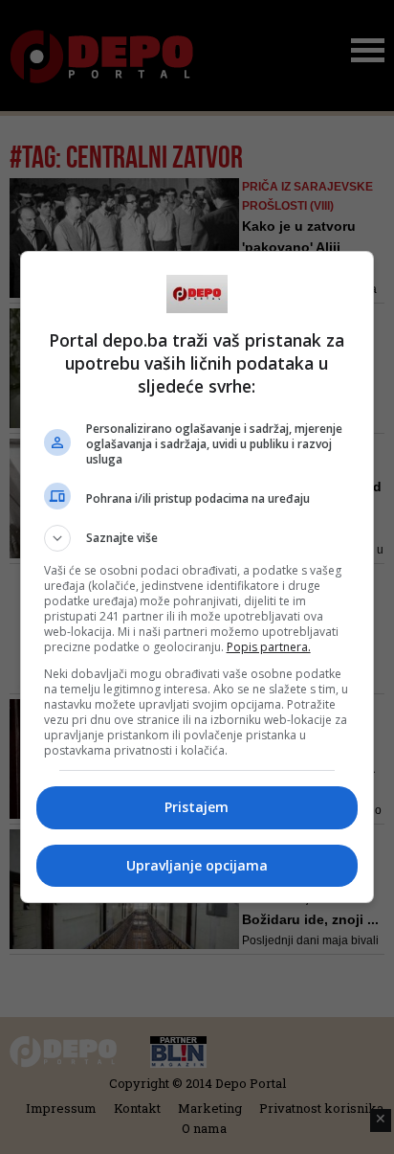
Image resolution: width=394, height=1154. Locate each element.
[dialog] (197, 577)
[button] (197, 538)
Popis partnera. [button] (269, 647)
